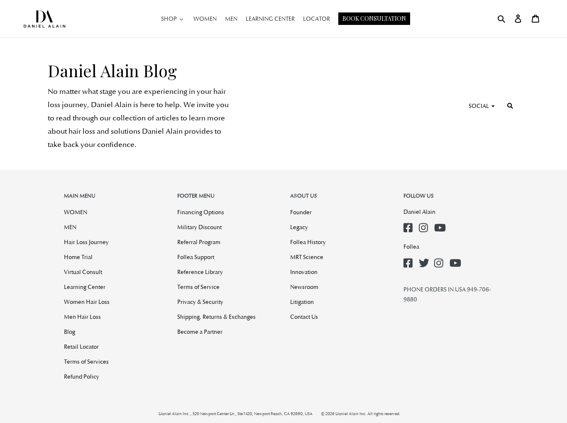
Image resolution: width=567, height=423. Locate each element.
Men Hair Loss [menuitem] (82, 316)
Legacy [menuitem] (299, 227)
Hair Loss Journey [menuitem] (86, 242)
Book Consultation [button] (374, 18)
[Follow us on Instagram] (425, 225)
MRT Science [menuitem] (306, 257)
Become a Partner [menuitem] (199, 331)
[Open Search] (501, 19)
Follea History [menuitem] (308, 242)
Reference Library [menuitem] (200, 272)
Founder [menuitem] (301, 212)
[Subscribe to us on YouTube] (440, 225)
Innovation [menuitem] (304, 272)
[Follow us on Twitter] (425, 260)
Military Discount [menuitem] (199, 227)
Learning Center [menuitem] (84, 287)
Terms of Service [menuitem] (198, 287)
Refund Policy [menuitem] (81, 376)
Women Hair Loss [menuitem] (87, 302)
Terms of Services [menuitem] (86, 361)
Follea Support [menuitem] (195, 257)
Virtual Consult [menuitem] (83, 272)
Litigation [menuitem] (302, 302)
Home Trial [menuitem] (78, 257)
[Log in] (518, 19)
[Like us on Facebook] (409, 225)
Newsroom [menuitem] (304, 287)
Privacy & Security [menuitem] (200, 302)
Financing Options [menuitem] (200, 212)
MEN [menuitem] (70, 227)
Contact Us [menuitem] (304, 316)
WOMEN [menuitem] (75, 212)
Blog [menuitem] (69, 331)
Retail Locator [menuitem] (81, 346)
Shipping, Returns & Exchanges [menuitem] (216, 316)
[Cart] (535, 19)
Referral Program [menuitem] (198, 242)
